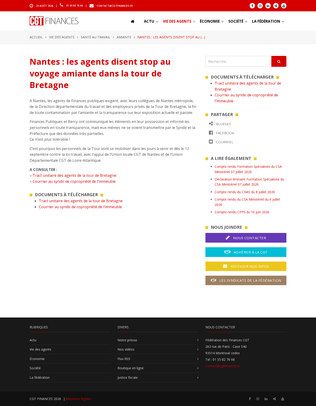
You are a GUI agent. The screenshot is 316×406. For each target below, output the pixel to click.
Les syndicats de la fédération (249, 280)
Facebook (224, 133)
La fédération (266, 21)
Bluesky (223, 124)
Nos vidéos (126, 349)
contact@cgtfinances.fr (115, 5)
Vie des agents (177, 21)
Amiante (124, 37)
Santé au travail (95, 37)
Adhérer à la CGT (250, 252)
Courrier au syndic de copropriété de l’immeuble (74, 181)
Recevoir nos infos (249, 266)
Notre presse (127, 340)
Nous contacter (249, 237)
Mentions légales (78, 399)
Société (235, 21)
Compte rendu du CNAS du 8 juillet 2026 (245, 192)
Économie (210, 21)
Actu (149, 21)
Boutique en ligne (131, 368)
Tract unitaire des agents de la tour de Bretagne (74, 175)
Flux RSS (124, 359)
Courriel (224, 142)
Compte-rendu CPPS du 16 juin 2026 (242, 212)
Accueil (36, 37)
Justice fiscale (128, 377)
